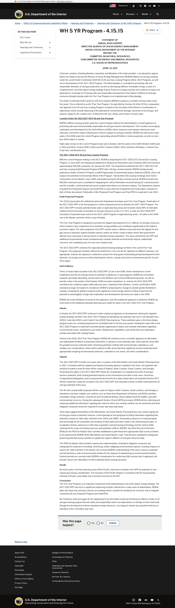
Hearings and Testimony (31, 47)
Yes (93, 523)
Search (157, 14)
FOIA (54, 561)
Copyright (19, 566)
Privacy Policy (21, 583)
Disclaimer (19, 570)
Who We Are (25, 42)
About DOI (19, 553)
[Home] (19, 14)
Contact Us (20, 561)
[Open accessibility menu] (133, 6)
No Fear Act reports (61, 577)
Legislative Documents (31, 52)
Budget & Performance (62, 553)
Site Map (19, 587)
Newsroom (123, 6)
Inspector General (60, 572)
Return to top (21, 542)
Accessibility (21, 557)
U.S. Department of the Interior (46, 14)
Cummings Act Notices (62, 557)
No (102, 523)
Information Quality (23, 574)
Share (152, 30)
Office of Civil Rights (24, 579)
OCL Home (25, 37)
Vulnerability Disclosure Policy (66, 581)
